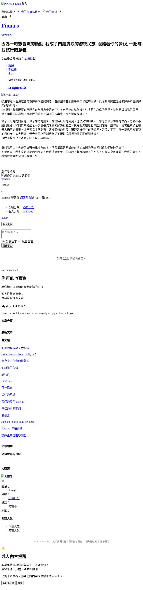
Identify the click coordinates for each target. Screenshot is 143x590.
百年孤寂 (7, 387)
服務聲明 (104, 541)
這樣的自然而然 (11, 408)
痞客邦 (24, 197)
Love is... (6, 380)
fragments (17, 87)
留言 (32, 197)
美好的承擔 (8, 394)
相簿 (11, 65)
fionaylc (5, 178)
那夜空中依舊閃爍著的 (15, 360)
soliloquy (28, 211)
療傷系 (5, 415)
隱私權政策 (91, 541)
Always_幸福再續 (11, 428)
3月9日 (5, 374)
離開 (20, 583)
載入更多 (7, 224)
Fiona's (10, 25)
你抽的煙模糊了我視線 (15, 348)
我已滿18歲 (8, 583)
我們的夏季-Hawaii (12, 401)
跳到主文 (7, 35)
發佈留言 (7, 245)
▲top (4, 217)
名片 (11, 73)
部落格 (12, 69)
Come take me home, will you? (18, 354)
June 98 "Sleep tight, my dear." (18, 421)
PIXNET (45, 541)
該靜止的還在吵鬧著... (15, 435)
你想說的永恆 (9, 367)
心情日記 (30, 58)
